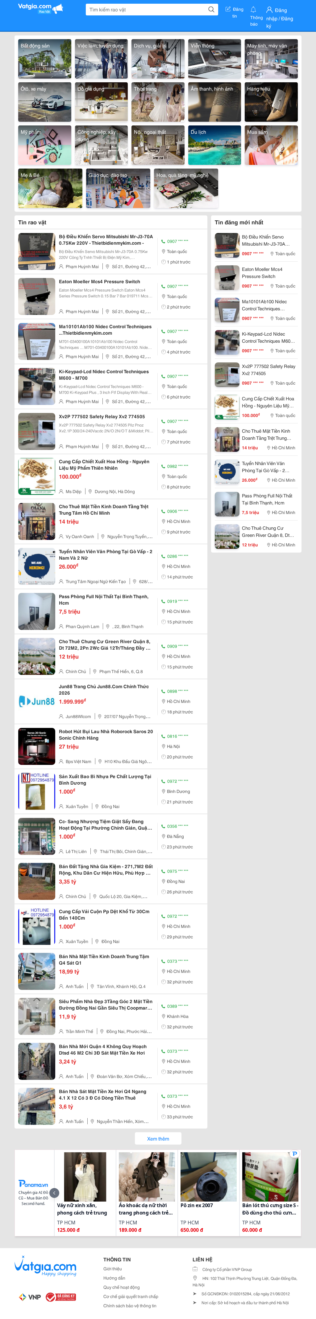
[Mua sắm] (271, 144)
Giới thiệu (112, 1268)
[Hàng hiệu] (271, 100)
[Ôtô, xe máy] (44, 100)
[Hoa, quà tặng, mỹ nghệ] (186, 187)
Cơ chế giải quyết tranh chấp (130, 1296)
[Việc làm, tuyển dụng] (101, 57)
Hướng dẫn (114, 1278)
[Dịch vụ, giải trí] (158, 57)
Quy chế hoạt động (121, 1287)
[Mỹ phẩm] (44, 144)
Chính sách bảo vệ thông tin (129, 1305)
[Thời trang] (158, 100)
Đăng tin (238, 10)
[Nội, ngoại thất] (158, 144)
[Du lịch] (214, 144)
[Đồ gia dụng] (101, 100)
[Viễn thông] (214, 57)
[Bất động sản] (44, 57)
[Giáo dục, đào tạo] (118, 187)
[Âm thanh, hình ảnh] (214, 100)
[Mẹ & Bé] (50, 187)
